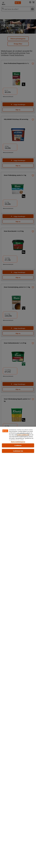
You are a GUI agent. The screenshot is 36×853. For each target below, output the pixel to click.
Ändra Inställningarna (18, 442)
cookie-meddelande (23, 435)
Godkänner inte (18, 451)
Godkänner (18, 445)
